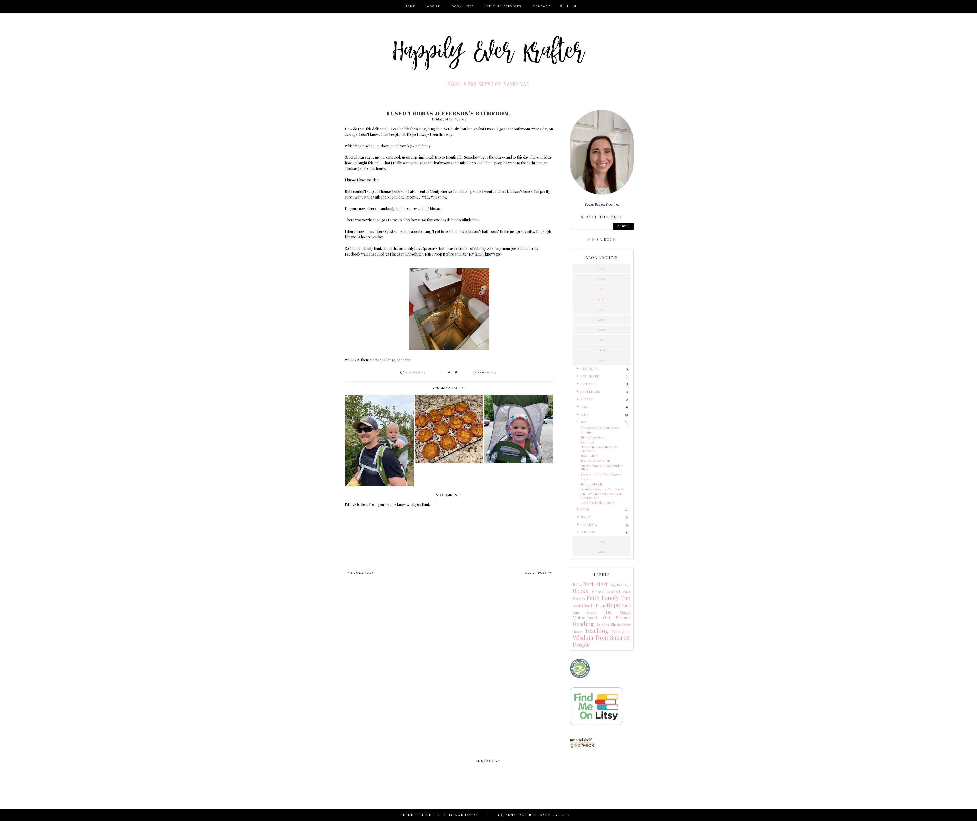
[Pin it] (456, 372)
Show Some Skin (592, 437)
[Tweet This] (449, 372)
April (585, 509)
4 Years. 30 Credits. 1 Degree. (601, 474)
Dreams (579, 598)
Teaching (596, 630)
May (583, 422)
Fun (626, 598)
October (588, 384)
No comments (415, 372)
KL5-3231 (586, 479)
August (587, 399)
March (586, 517)
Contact (542, 6)
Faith (593, 598)
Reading (583, 624)
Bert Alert (595, 584)
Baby (577, 584)
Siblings (577, 632)
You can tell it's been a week (599, 427)
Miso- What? (589, 456)
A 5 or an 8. (587, 442)
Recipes (603, 624)
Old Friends (617, 617)
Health (588, 605)
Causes (597, 591)
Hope (613, 604)
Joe (608, 611)
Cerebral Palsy (619, 592)
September (590, 391)
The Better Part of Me (595, 461)
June (584, 414)
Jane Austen (585, 612)
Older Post (536, 573)
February (589, 524)
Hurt (626, 605)
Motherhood (585, 617)
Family (491, 372)
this (525, 248)
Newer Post (362, 573)
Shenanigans (621, 624)
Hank (577, 605)
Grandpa (586, 432)
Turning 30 (621, 631)
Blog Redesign (620, 585)
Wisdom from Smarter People (602, 641)
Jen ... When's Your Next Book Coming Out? (601, 495)
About (433, 6)
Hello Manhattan (460, 815)
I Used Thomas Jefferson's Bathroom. (598, 448)
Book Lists (463, 6)
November (589, 376)
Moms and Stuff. (591, 484)
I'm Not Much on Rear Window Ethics (601, 467)
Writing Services (503, 6)
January (587, 532)
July (584, 407)
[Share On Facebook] (442, 372)
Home (410, 6)
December (589, 368)
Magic (625, 612)
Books (580, 591)
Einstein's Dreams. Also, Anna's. (602, 489)
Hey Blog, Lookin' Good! (597, 502)
